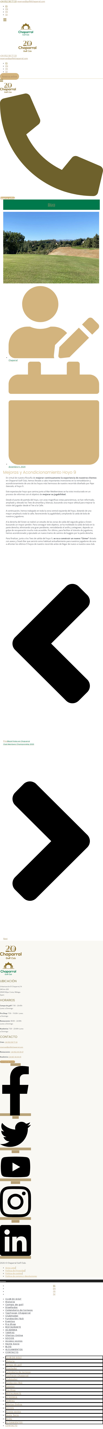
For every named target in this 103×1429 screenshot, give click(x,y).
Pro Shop (11, 1390)
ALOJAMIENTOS (14, 1422)
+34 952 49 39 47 (17, 1052)
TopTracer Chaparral (17, 1375)
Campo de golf (14, 1364)
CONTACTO (11, 1352)
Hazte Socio (12, 1343)
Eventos (10, 1386)
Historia (10, 1361)
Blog (51, 204)
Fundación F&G (14, 1382)
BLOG (9, 1418)
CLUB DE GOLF (14, 1357)
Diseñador (11, 1368)
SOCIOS (10, 1408)
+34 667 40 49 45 (14, 1057)
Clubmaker (12, 1379)
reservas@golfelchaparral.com (31, 1)
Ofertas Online (14, 1404)
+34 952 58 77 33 (8, 1)
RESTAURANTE (13, 1393)
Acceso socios (13, 1411)
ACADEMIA (11, 1397)
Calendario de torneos (18, 1372)
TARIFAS (10, 1400)
